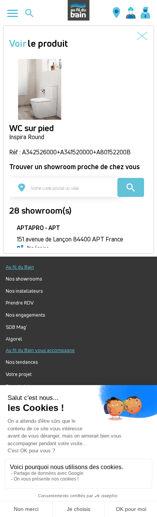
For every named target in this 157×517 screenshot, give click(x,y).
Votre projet (19, 374)
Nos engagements (25, 314)
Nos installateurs (24, 291)
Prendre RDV (20, 302)
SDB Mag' (16, 327)
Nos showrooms (24, 278)
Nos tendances (22, 362)
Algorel (14, 338)
